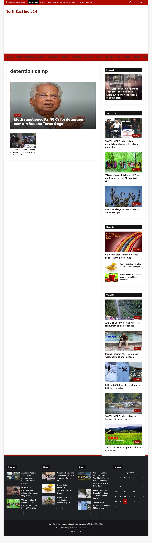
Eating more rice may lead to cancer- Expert (64, 500)
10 (116, 491)
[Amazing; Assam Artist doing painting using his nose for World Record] (13, 476)
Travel (137, 57)
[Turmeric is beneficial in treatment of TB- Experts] (111, 267)
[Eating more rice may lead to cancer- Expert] (48, 500)
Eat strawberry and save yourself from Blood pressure (130, 277)
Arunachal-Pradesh (34, 57)
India (118, 57)
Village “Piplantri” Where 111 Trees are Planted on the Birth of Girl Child (122, 178)
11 (120, 491)
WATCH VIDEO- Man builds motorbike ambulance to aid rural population (122, 144)
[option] (123, 87)
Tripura (109, 57)
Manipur (65, 57)
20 (129, 496)
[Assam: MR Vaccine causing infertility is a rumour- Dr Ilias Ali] (48, 476)
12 (125, 491)
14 (134, 491)
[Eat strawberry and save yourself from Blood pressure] (111, 277)
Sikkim (100, 57)
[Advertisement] (76, 35)
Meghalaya (53, 57)
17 (116, 496)
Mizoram (76, 57)
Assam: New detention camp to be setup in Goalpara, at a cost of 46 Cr (22, 152)
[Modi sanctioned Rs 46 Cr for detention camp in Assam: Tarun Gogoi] (53, 105)
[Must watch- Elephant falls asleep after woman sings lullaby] (13, 491)
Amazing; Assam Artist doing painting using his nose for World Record (28, 478)
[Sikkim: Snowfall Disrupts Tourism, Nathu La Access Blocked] (84, 493)
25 (120, 501)
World (127, 57)
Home (9, 57)
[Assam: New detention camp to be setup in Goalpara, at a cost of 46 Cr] (23, 140)
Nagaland (88, 57)
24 (116, 501)
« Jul (115, 510)
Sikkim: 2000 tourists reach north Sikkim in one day (101, 505)
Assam (19, 57)
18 (120, 496)
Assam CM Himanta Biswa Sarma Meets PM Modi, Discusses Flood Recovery (68, 2)
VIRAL (145, 57)
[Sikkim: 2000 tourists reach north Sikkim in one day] (84, 505)
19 (125, 496)
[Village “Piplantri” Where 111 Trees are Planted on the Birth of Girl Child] (13, 503)
